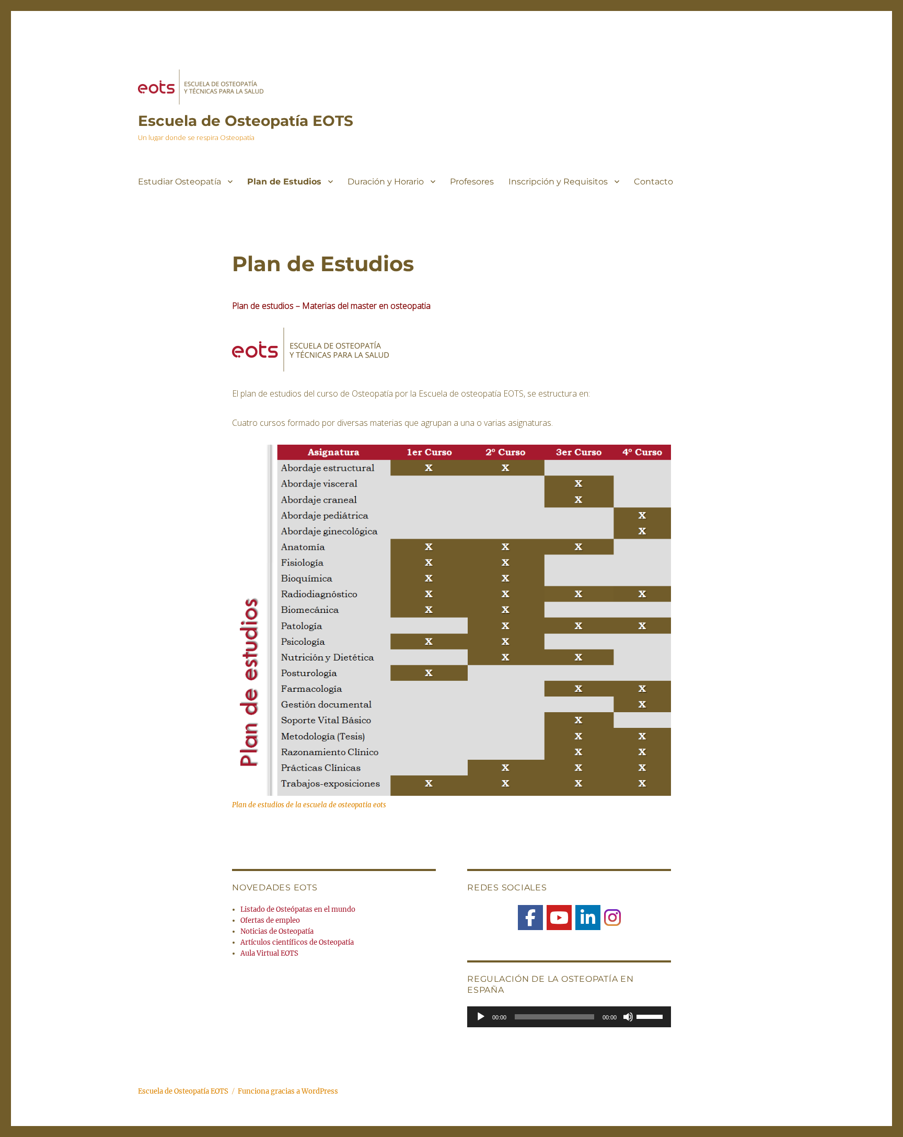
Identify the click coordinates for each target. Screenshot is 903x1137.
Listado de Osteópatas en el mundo (297, 909)
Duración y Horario (386, 182)
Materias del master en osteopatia (366, 305)
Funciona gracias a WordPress (288, 1091)
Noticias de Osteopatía (277, 931)
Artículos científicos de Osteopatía (297, 942)
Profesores (472, 182)
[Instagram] (612, 917)
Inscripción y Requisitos (558, 182)
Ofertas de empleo (270, 920)
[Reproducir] (481, 1017)
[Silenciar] (628, 1017)
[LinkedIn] (587, 917)
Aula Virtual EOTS (269, 953)
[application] (569, 1016)
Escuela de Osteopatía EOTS (245, 121)
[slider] (651, 1015)
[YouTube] (559, 917)
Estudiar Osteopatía (179, 182)
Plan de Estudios (284, 182)
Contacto (653, 182)
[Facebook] (530, 917)
